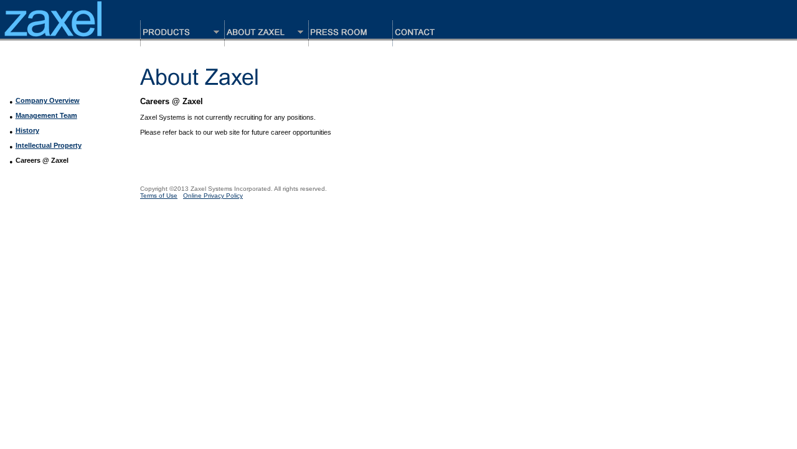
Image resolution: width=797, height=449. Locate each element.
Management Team (46, 115)
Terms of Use (158, 195)
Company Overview (48, 100)
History (27, 130)
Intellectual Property (49, 145)
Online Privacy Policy (213, 195)
